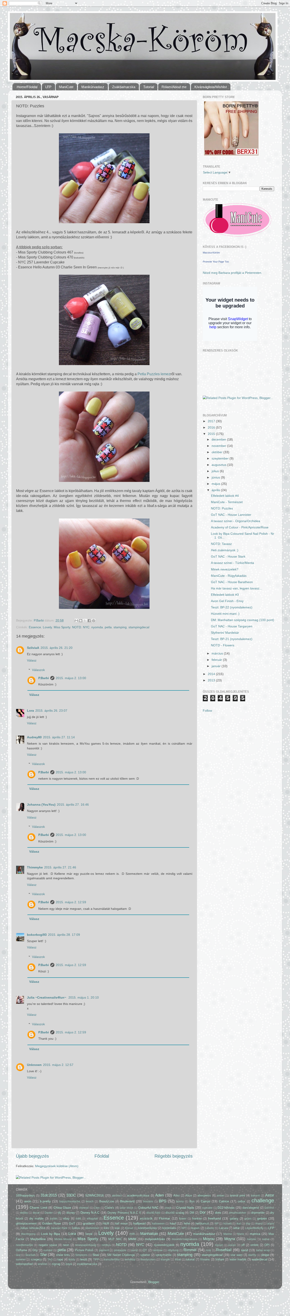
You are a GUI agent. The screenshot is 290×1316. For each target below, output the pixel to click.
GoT (72, 1223)
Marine (227, 1234)
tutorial (190, 1259)
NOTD (76, 627)
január (217, 666)
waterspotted (24, 1264)
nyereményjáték (164, 1245)
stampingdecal (138, 627)
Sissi (95, 1255)
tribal (178, 1259)
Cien (97, 1207)
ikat (239, 1223)
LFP (271, 1228)
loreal (88, 1234)
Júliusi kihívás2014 (32, 1228)
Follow (207, 710)
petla (108, 627)
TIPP (96, 1259)
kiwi (117, 1228)
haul (173, 1223)
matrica (255, 1234)
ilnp (248, 1223)
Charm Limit (38, 1207)
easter (54, 1218)
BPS (162, 1201)
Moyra (229, 1238)
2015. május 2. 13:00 (71, 678)
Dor (203, 1212)
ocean (232, 1245)
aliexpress (204, 1195)
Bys (192, 1201)
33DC (71, 1195)
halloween (158, 1223)
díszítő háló (153, 1212)
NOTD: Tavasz (221, 544)
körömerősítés (147, 1228)
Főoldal (101, 1156)
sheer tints (63, 1255)
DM (192, 1212)
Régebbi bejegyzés (174, 1156)
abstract (117, 1195)
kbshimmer (92, 1228)
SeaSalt (30, 1255)
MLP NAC (115, 1239)
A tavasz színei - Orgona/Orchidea (235, 521)
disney (70, 1212)
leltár (236, 1228)
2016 (212, 427)
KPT (184, 1228)
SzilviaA (33, 648)
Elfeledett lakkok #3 (225, 594)
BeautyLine (106, 1201)
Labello (209, 1228)
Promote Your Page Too (216, 261)
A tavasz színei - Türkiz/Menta (232, 563)
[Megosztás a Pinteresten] (93, 620)
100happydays (25, 1195)
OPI (267, 1245)
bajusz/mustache (69, 1201)
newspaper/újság (85, 1245)
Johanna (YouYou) (41, 804)
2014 (212, 674)
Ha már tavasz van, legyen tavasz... (236, 588)
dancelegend (250, 1207)
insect (259, 1223)
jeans (270, 1223)
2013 (212, 680)
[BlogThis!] (80, 620)
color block (126, 1207)
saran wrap (263, 1250)
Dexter (49, 1212)
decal (36, 1212)
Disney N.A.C (90, 1212)
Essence (35, 627)
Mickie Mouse (63, 1239)
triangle (165, 1259)
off (243, 1245)
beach (90, 1201)
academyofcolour (138, 1195)
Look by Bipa (50, 1234)
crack (168, 1207)
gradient (89, 1223)
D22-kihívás (226, 1207)
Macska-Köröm (211, 252)
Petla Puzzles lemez (154, 374)
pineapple (120, 1250)
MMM (132, 1239)
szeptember (221, 458)
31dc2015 (49, 1195)
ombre (254, 1245)
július (216, 471)
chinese (84, 1207)
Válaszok (38, 670)
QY (145, 1250)
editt (78, 1218)
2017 (212, 421)
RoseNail (224, 1250)
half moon (121, 1223)
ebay (66, 1218)
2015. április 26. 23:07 (51, 710)
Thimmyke (35, 867)
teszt (83, 1259)
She (43, 1254)
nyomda (97, 627)
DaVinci (269, 1207)
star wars (236, 1255)
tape (60, 1259)
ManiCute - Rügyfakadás (228, 575)
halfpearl (139, 1223)
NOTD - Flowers (222, 645)
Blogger (153, 1282)
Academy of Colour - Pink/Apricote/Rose (239, 527)
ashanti (255, 1195)
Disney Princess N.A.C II (124, 1212)
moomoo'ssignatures (184, 1239)
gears (247, 1218)
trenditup (130, 1259)
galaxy (234, 1218)
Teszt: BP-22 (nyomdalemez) (231, 607)
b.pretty (45, 1201)
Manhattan (149, 1233)
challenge (262, 1200)
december (219, 439)
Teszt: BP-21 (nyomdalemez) (231, 639)
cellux (241, 1201)
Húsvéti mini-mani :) (225, 613)
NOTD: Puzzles (222, 508)
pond (134, 1250)
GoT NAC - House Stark (228, 556)
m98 (132, 1234)
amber (221, 1195)
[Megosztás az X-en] (85, 620)
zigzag (56, 1264)
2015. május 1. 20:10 (83, 997)
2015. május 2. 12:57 (58, 1065)
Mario (240, 1234)
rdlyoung (173, 1250)
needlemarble (24, 1245)
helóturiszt (202, 1223)
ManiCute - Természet (227, 502)
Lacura (223, 1228)
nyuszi (219, 1245)
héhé (187, 1223)
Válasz (31, 660)
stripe (265, 1255)
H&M (106, 1223)
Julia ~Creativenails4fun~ (47, 997)
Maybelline (38, 1239)
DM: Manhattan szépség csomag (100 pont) (242, 620)
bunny (180, 1201)
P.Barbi (43, 678)
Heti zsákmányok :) (224, 550)
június (216, 477)
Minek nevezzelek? (224, 569)
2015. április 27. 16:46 (73, 804)
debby (24, 1212)
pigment (104, 1250)
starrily (252, 1255)
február (217, 660)
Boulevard (127, 1201)
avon (27, 1201)
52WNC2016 (94, 1195)
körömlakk (169, 1228)
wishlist (42, 1264)
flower (182, 1218)
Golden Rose (51, 1223)
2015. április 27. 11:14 (59, 737)
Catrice (224, 1201)
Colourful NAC (148, 1207)
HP (216, 1223)
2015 (212, 434)
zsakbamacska (87, 1264)
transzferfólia (112, 1259)
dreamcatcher (237, 1212)
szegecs (36, 1259)
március (218, 653)
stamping (120, 627)
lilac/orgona (28, 1234)
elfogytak (92, 1218)
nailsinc (251, 1239)
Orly (35, 1250)
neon (66, 1245)
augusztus (219, 465)
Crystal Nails (185, 1207)
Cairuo (205, 1201)
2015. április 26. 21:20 (56, 648)
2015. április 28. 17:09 (64, 934)
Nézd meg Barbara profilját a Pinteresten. (232, 272)
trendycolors (148, 1259)
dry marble (36, 1218)
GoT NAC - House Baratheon (232, 582)
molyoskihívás (155, 1239)
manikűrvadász (204, 1234)
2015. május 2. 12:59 (71, 902)
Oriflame (21, 1250)
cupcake (207, 1207)
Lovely (47, 627)
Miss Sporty (62, 627)
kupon (195, 1228)
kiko (106, 1228)
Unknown (34, 1065)
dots (218, 1212)
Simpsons (81, 1255)
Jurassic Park (59, 1228)
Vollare (219, 1259)
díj (59, 1212)
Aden (159, 1195)
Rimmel (190, 1250)
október (217, 452)
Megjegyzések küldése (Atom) (56, 1166)
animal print (237, 1195)
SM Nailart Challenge (121, 1255)
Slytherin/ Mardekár (225, 632)
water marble (238, 1259)
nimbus (106, 1245)
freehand (214, 1218)
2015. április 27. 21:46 (60, 867)
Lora (30, 710)
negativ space (48, 1245)
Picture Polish (84, 1250)
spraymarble (163, 1255)
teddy (71, 1259)
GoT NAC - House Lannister (231, 514)
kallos (76, 1228)
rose (208, 1250)
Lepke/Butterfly (254, 1228)
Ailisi (176, 1195)
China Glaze (62, 1207)
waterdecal (259, 1259)
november (219, 446)
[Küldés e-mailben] (76, 620)
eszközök (146, 1218)
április (216, 490)
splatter (145, 1255)
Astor (269, 1195)
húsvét (227, 1223)
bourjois (148, 1201)
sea (18, 1255)
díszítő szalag (174, 1212)
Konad (129, 1228)
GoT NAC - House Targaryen (231, 626)
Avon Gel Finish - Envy (227, 601)
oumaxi (47, 1250)
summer (21, 1259)
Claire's (109, 1207)
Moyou (208, 1238)
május (216, 484)
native (266, 1239)
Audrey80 (34, 737)
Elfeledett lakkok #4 (225, 495)
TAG (50, 1259)
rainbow (158, 1250)
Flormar (164, 1218)
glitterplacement (26, 1223)
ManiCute (176, 1233)
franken (197, 1218)
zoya (68, 1264)
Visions (205, 1259)
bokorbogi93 (37, 934)
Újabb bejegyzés (32, 1156)
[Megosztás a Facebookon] (89, 620)
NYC (86, 627)
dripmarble (258, 1212)
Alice (188, 1195)
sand (244, 1250)
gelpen (262, 1218)
